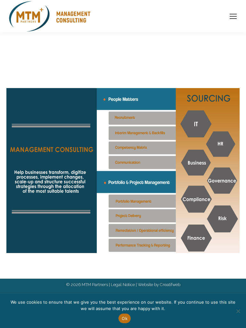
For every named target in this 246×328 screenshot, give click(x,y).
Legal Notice (123, 284)
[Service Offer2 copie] (123, 170)
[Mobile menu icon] (233, 16)
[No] (238, 311)
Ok (124, 318)
